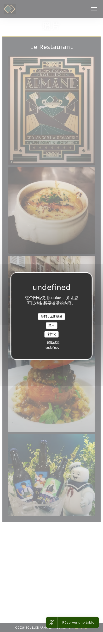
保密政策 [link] (53, 342)
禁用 (51, 325)
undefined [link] (52, 347)
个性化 (51, 334)
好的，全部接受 (52, 316)
